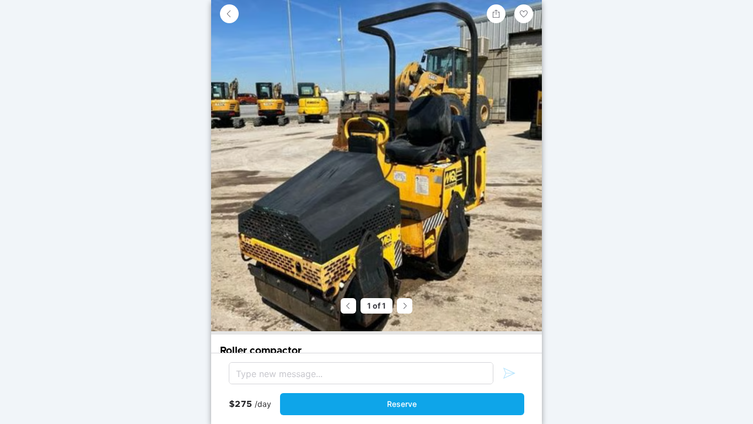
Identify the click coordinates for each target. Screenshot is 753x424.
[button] (229, 13)
